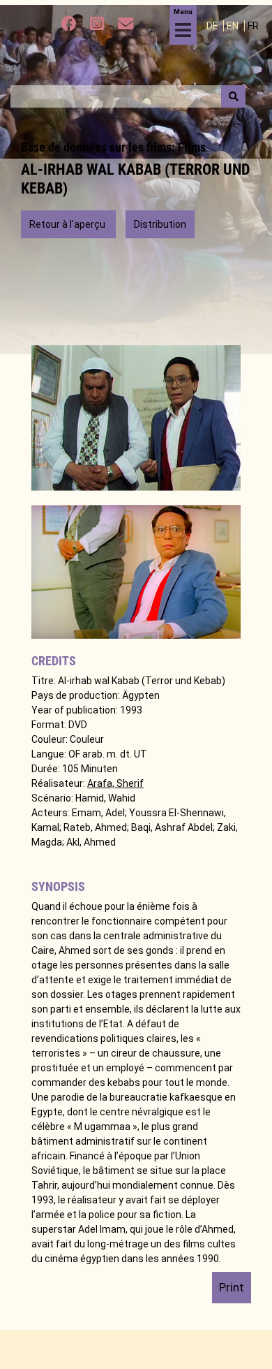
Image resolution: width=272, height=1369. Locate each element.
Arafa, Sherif (115, 783)
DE (213, 25)
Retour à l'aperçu (68, 224)
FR (253, 25)
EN (234, 25)
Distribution (160, 224)
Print (231, 1287)
